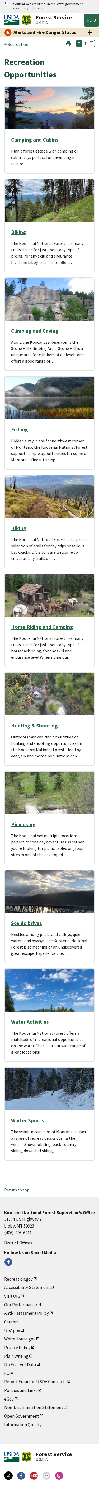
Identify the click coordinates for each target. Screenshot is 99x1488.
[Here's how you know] (49, 6)
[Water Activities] (49, 996)
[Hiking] (49, 502)
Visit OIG (12, 1296)
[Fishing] (49, 404)
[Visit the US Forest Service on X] (8, 1475)
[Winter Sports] (49, 1095)
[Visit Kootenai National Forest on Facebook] (8, 1262)
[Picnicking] (49, 799)
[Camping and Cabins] (49, 114)
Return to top (16, 1189)
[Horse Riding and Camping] (49, 601)
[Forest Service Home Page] (26, 20)
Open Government (21, 1416)
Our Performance (20, 1305)
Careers (11, 1322)
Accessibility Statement (27, 1287)
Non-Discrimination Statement (33, 1407)
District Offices (18, 1243)
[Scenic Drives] (49, 897)
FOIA (8, 1373)
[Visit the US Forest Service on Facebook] (21, 1475)
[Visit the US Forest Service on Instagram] (59, 1475)
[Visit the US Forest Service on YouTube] (34, 1475)
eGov (9, 1399)
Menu (91, 20)
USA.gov (12, 1330)
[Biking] (49, 206)
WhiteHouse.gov (19, 1339)
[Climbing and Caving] (49, 305)
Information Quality (23, 1425)
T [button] (79, 43)
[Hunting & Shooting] (49, 700)
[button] (68, 43)
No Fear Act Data (20, 1365)
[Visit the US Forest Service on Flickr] (46, 1475)
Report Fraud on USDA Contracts (35, 1382)
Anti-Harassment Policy (26, 1313)
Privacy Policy (17, 1347)
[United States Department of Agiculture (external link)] (13, 20)
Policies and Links (20, 1390)
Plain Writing (16, 1356)
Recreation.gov (18, 1279)
